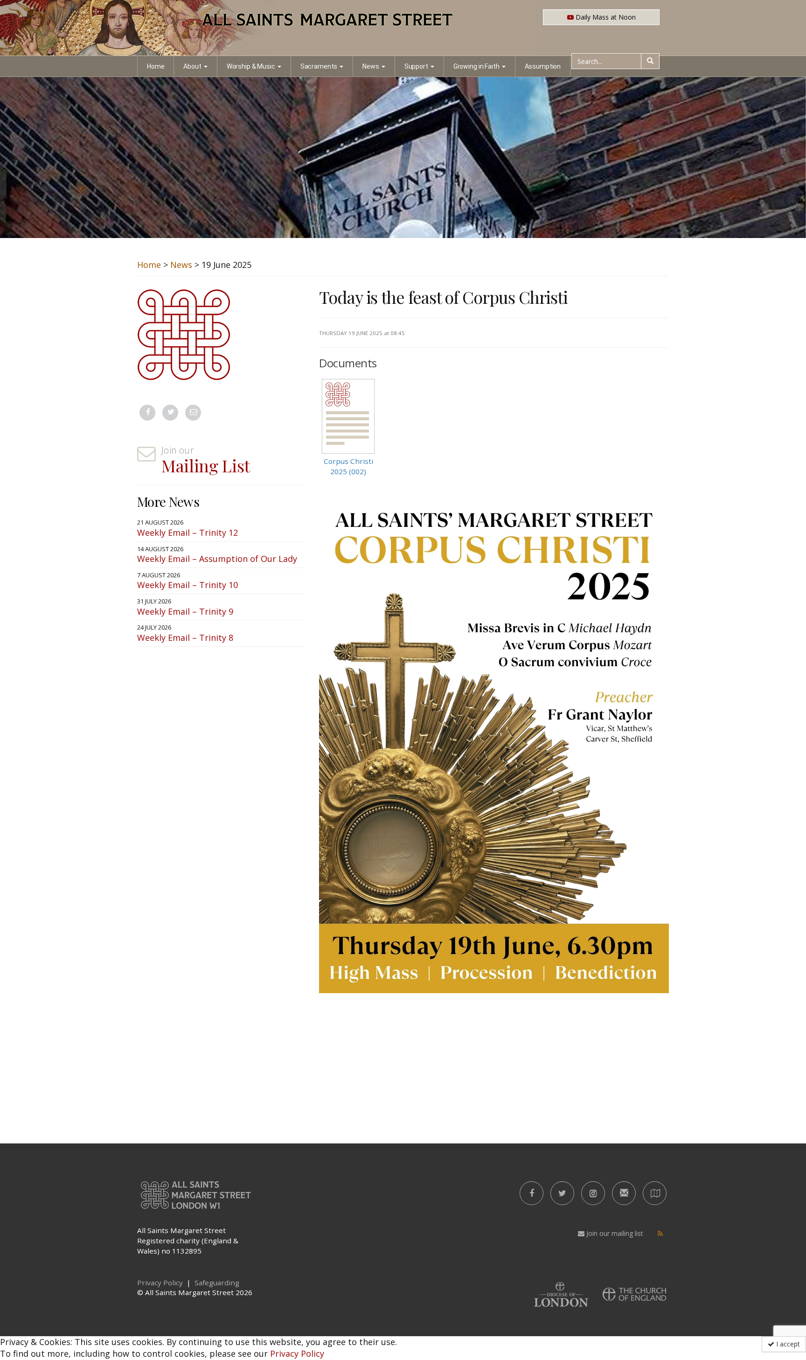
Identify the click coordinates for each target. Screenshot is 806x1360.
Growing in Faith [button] (476, 66)
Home (155, 66)
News (181, 264)
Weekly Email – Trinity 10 (187, 584)
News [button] (370, 66)
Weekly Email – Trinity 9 (185, 611)
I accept (787, 1343)
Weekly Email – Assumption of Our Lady (217, 558)
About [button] (192, 66)
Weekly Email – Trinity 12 (187, 532)
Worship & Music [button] (251, 66)
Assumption (543, 66)
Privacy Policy (297, 1353)
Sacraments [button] (319, 66)
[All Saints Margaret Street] (403, 28)
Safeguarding (217, 1282)
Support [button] (416, 66)
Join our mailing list (613, 1233)
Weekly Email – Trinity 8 (185, 637)
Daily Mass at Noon (605, 17)
